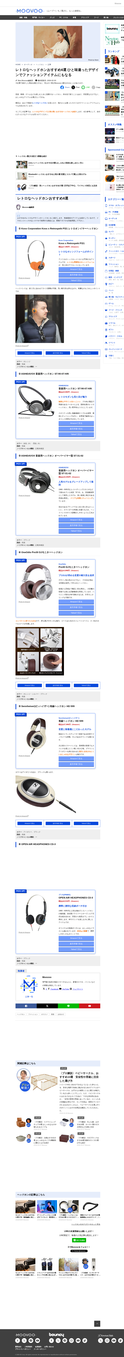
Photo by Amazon (21, 346)
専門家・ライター (38, 17)
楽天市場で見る (76, 275)
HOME (18, 64)
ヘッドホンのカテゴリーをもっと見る (85, 1224)
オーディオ (28, 64)
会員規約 (38, 1347)
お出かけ (61, 1014)
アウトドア (85, 17)
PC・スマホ (63, 17)
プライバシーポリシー (23, 1349)
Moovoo (118, 3)
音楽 (52, 1014)
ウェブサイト (77, 989)
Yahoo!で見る (76, 280)
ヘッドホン (40, 64)
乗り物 (106, 17)
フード (96, 17)
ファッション (33, 1014)
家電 (74, 17)
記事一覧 (29, 997)
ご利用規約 (28, 1347)
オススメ (44, 1014)
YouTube (66, 989)
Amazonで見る (76, 269)
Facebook (54, 989)
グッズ (52, 17)
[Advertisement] (58, 138)
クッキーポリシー (40, 1349)
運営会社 (18, 1347)
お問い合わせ (49, 1347)
